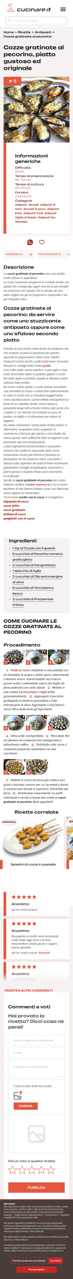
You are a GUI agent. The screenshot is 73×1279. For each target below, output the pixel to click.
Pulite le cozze (20, 670)
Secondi (33, 204)
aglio (44, 692)
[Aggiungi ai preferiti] (42, 242)
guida (47, 365)
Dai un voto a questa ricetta (31, 1161)
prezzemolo (28, 692)
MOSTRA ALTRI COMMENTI (29, 990)
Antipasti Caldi (33, 213)
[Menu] (63, 10)
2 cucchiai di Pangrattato (34, 565)
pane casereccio (39, 484)
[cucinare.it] (28, 7)
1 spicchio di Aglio (26, 571)
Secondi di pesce (34, 209)
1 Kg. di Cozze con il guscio (33, 548)
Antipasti (21, 204)
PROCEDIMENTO (49, 254)
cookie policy (44, 1217)
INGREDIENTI (14, 254)
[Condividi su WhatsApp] (30, 244)
